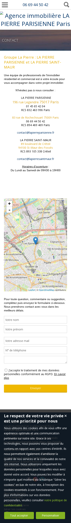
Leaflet (31, 289)
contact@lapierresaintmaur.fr (35, 159)
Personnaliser (50, 515)
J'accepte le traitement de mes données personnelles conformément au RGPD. (31, 372)
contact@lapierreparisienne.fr (35, 132)
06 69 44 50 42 (35, 4)
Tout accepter (19, 515)
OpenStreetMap (46, 289)
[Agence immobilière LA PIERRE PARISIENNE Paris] (35, 24)
